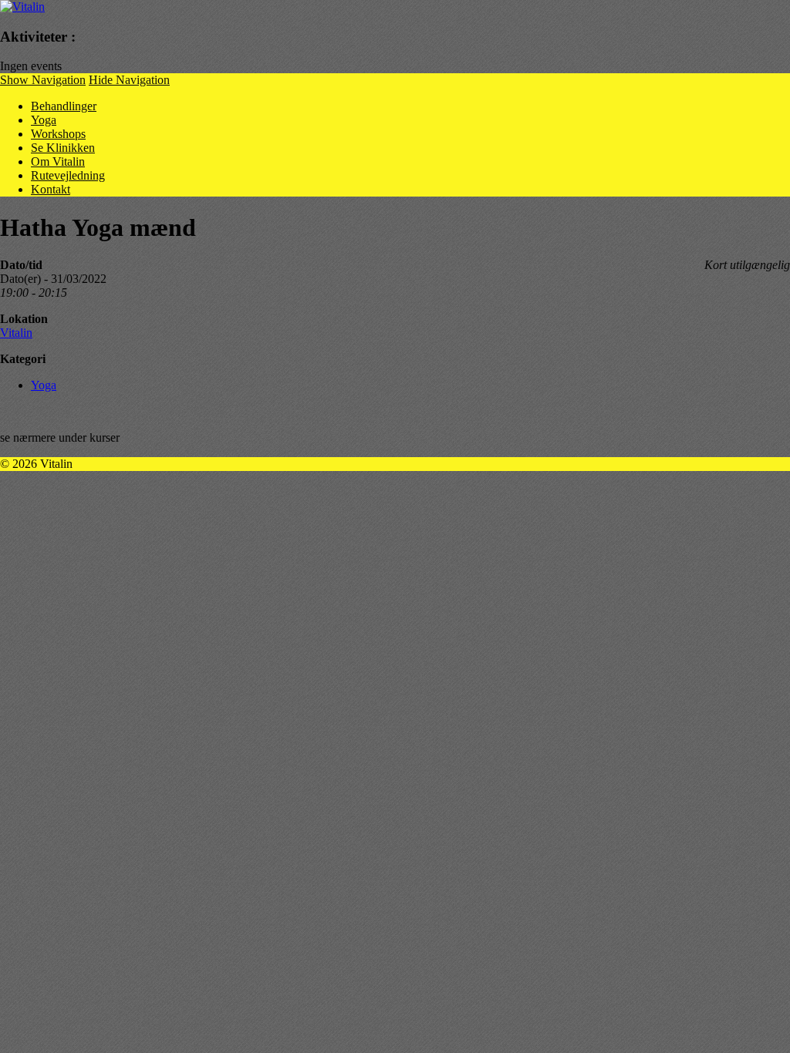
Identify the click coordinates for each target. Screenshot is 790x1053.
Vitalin (16, 332)
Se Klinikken (63, 147)
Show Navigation (43, 79)
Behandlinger (63, 106)
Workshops (58, 133)
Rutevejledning (68, 175)
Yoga (43, 119)
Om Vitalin (58, 161)
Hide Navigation (129, 79)
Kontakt (50, 189)
